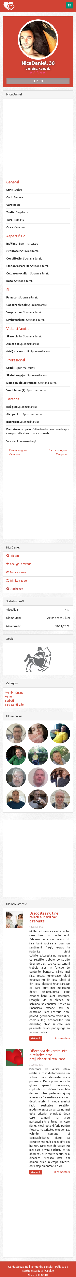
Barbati (9, 700)
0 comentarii (62, 1172)
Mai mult (36, 1038)
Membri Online (14, 692)
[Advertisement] (38, 139)
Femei (8, 696)
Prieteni (14, 555)
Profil (39, 81)
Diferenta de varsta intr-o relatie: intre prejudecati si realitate (48, 1055)
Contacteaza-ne (18, 1266)
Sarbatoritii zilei (14, 704)
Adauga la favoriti (20, 564)
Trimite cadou (18, 580)
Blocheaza (16, 588)
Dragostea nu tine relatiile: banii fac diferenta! (43, 917)
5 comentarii (62, 1038)
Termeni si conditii (41, 1266)
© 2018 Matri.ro (38, 1274)
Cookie (49, 1270)
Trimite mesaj (17, 572)
